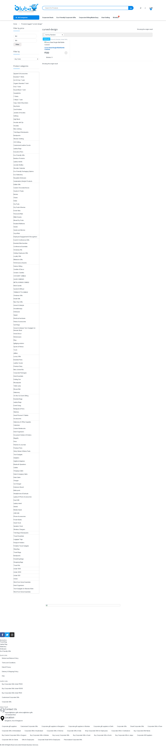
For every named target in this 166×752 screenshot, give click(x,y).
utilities (16, 353)
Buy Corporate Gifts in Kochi (103, 735)
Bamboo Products (19, 158)
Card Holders (18, 109)
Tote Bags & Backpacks (21, 132)
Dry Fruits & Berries (19, 207)
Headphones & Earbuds (21, 493)
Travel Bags (17, 552)
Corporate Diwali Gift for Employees (49, 739)
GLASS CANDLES (19, 279)
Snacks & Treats (19, 191)
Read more (65, 52)
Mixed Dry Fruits (19, 220)
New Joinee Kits (19, 369)
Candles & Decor (19, 269)
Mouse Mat (17, 389)
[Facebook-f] (2, 634)
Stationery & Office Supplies (22, 422)
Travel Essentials (19, 536)
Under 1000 (64, 39)
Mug (15, 340)
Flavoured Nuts (18, 214)
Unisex (16, 579)
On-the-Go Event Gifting (21, 395)
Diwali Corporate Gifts (137, 726)
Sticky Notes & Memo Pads (22, 451)
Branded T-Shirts (19, 77)
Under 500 (17, 575)
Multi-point (17, 490)
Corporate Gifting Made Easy (88, 17)
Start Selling (105, 17)
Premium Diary (18, 366)
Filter (17, 44)
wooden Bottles (18, 165)
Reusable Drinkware (20, 178)
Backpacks (17, 135)
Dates (15, 201)
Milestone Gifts (18, 259)
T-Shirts (16, 96)
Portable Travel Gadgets (21, 546)
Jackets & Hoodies (19, 112)
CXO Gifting (17, 142)
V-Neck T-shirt (18, 99)
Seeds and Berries (19, 230)
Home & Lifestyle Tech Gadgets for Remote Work (24, 329)
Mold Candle (17, 285)
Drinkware (17, 312)
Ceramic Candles (19, 272)
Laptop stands (18, 161)
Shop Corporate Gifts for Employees (96, 731)
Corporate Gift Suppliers (144, 735)
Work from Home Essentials (22, 582)
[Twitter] (7, 634)
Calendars (17, 425)
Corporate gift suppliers (9, 726)
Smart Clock (17, 523)
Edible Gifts (17, 184)
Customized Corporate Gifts (10, 697)
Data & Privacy (6, 667)
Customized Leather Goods (22, 145)
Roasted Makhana (19, 223)
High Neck (17, 119)
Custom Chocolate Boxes (21, 188)
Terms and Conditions (8, 662)
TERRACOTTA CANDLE (21, 292)
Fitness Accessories (20, 321)
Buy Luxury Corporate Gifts (61, 735)
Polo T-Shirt (17, 86)
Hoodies (16, 126)
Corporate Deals (47, 17)
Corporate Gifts (6, 702)
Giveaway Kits (18, 250)
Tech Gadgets (18, 454)
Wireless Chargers (19, 529)
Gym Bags (17, 325)
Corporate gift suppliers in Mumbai (79, 726)
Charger (16, 480)
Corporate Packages (20, 373)
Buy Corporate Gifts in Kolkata (39, 735)
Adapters (16, 458)
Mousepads (17, 382)
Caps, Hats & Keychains (21, 103)
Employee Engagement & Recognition (25, 236)
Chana (15, 197)
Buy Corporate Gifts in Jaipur (124, 735)
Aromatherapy (18, 308)
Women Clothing (19, 139)
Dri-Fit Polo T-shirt (19, 80)
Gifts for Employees (28, 739)
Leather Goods (18, 363)
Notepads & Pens (19, 409)
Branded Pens (18, 360)
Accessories (17, 418)
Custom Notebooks (20, 428)
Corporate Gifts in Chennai (55, 731)
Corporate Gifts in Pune (155, 726)
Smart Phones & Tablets (21, 415)
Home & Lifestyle (55, 39)
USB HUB (16, 513)
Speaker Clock (18, 526)
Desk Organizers (19, 432)
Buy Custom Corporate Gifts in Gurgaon (14, 735)
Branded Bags (18, 399)
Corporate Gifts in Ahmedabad (11, 731)
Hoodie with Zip (18, 122)
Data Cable (17, 477)
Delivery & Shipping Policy (10, 671)
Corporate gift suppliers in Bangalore (53, 726)
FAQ (3, 676)
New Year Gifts (18, 302)
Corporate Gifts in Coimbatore (120, 731)
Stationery (17, 392)
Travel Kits (17, 565)
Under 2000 (17, 572)
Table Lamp (17, 386)
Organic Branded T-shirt (21, 83)
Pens (15, 441)
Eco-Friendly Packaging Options (24, 171)
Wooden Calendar (19, 168)
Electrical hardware (19, 318)
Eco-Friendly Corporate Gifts (66, 17)
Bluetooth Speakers (20, 464)
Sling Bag (16, 549)
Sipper (16, 315)
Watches (16, 412)
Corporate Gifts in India (74, 731)
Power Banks (18, 519)
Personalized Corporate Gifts (73, 739)
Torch (15, 350)
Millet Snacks (18, 217)
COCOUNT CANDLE (20, 276)
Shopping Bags (18, 562)
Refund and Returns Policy (10, 658)
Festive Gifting (18, 266)
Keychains (17, 106)
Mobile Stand (18, 510)
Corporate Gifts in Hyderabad (34, 731)
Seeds (16, 227)
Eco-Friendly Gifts (19, 155)
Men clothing (18, 129)
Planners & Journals (20, 445)
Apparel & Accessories (21, 73)
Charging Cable (18, 471)
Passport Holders (19, 542)
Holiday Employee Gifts (21, 253)
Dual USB (16, 500)
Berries (16, 194)
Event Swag (17, 405)
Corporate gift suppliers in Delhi (103, 726)
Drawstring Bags (19, 559)
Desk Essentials (18, 376)
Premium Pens (18, 448)
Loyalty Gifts (17, 256)
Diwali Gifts (17, 298)
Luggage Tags (18, 539)
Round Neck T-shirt (20, 90)
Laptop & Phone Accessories (23, 497)
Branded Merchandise (20, 243)
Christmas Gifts (18, 295)
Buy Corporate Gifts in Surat (81, 735)
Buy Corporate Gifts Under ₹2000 (12, 688)
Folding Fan (17, 379)
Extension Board (19, 487)
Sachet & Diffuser (19, 289)
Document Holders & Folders (22, 435)
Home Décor (18, 333)
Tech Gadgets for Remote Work (23, 588)
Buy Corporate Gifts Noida (142, 731)
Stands (16, 506)
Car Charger (17, 484)
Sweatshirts (17, 93)
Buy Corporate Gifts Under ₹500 (12, 693)
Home (15, 24)
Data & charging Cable (20, 474)
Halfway (16, 116)
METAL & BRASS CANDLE (21, 282)
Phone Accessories (20, 516)
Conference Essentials (20, 246)
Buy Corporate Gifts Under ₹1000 (12, 684)
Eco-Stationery (18, 174)
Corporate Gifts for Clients (10, 739)
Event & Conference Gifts (21, 240)
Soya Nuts (17, 233)
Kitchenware (17, 337)
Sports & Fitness (19, 346)
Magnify (16, 438)
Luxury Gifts (17, 356)
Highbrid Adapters (19, 461)
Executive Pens (18, 152)
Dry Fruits (16, 204)
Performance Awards (20, 263)
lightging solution (19, 343)
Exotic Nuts (17, 210)
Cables (16, 467)
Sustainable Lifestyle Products (23, 181)
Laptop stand (18, 503)
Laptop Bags (17, 148)
